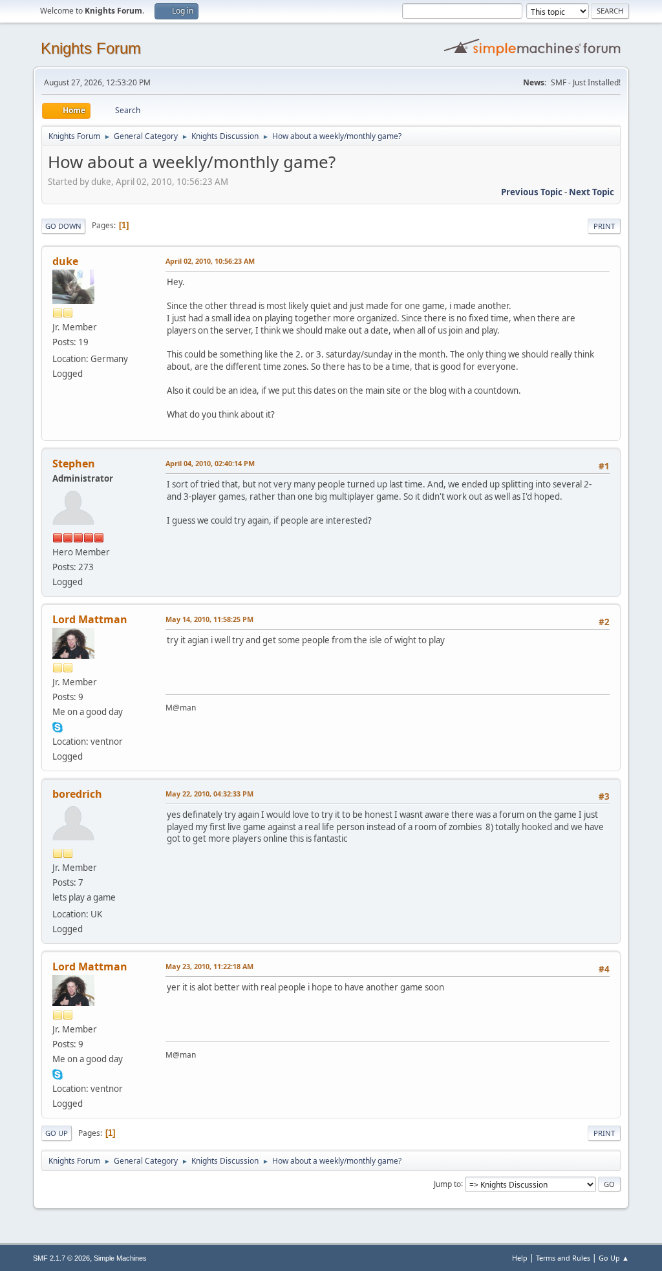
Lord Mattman (89, 619)
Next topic (591, 192)
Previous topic (531, 192)
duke (65, 261)
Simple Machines (120, 1258)
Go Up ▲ (614, 1258)
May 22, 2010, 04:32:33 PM (209, 793)
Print (604, 226)
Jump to (447, 1183)
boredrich (77, 794)
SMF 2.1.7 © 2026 (61, 1258)
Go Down (63, 226)
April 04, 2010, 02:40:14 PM (210, 463)
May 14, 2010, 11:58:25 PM (209, 619)
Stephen (73, 463)
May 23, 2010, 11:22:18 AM (209, 966)
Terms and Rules (563, 1258)
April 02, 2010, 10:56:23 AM (210, 261)
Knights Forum (91, 48)
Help (520, 1258)
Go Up (56, 1133)
